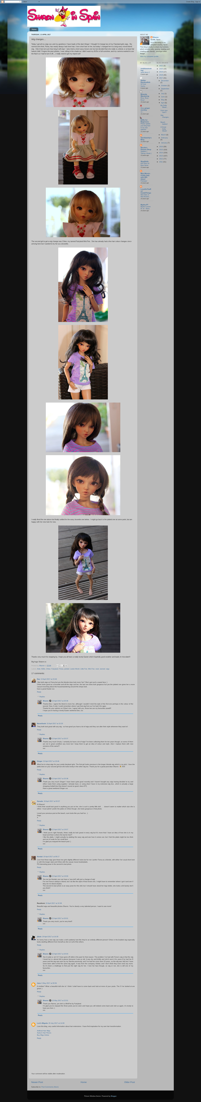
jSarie (39, 937)
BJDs (43, 669)
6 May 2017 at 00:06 (49, 983)
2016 (161, 146)
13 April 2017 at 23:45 (49, 679)
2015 (161, 150)
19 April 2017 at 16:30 (50, 937)
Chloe (48, 669)
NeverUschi (41, 723)
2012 (161, 159)
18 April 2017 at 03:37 (52, 801)
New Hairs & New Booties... (146, 196)
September (165, 89)
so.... (142, 112)
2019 (161, 72)
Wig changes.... (165, 117)
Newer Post (37, 1082)
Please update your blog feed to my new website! (145, 126)
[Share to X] (62, 666)
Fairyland (54, 669)
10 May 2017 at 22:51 (60, 1000)
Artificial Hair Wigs (43, 1031)
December (165, 81)
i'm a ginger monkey (145, 109)
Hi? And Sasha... (143, 85)
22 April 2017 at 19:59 (60, 876)
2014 (161, 153)
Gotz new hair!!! (164, 111)
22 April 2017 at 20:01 (60, 918)
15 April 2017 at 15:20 (55, 723)
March (163, 135)
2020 (161, 69)
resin (97, 669)
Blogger (113, 1096)
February (164, 138)
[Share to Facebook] (64, 666)
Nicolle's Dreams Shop (146, 148)
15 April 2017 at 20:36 (60, 701)
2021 (161, 66)
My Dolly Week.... (164, 106)
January (164, 143)
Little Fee (83, 669)
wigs (107, 669)
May (163, 100)
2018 (161, 75)
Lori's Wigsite (42, 1023)
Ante (38, 669)
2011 (161, 162)
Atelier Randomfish (145, 81)
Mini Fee (91, 669)
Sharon (46, 701)
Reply (39, 692)
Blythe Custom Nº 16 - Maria (146, 207)
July (162, 93)
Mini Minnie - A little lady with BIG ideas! (146, 176)
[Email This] (57, 666)
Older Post (129, 1082)
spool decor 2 (145, 72)
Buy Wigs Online (43, 1035)
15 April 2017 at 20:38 (60, 778)
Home (34, 29)
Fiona (61, 669)
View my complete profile (149, 56)
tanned (102, 669)
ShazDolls (145, 161)
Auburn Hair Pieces (44, 1033)
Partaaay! (144, 181)
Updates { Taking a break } (146, 152)
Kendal (40, 856)
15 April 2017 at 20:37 (60, 738)
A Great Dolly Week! (164, 129)
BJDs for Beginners (145, 121)
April (163, 103)
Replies (42, 697)
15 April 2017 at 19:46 (51, 761)
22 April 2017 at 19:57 (60, 829)
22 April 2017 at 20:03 (60, 954)
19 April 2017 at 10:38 (54, 903)
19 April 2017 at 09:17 (51, 856)
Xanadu (40, 801)
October (164, 85)
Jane (39, 983)
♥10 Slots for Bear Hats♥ (145, 164)
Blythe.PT (144, 205)
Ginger (39, 761)
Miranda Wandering (145, 95)
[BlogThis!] (59, 666)
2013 (161, 156)
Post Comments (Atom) (50, 1087)
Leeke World (74, 669)
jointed (66, 669)
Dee (38, 679)
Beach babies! (164, 123)
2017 (161, 78)
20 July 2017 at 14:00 (56, 1023)
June (163, 97)
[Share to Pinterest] (66, 666)
